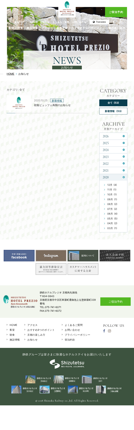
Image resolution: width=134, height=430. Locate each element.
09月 (112, 199)
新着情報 (113, 111)
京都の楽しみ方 (116, 28)
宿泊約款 (70, 339)
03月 (112, 228)
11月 (111, 189)
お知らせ (45, 22)
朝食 (20, 28)
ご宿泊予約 (116, 12)
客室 (11, 28)
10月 (112, 194)
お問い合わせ (79, 22)
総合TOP (19, 22)
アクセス (47, 28)
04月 (112, 223)
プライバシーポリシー (77, 334)
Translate (101, 21)
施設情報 (32, 28)
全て (113, 102)
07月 (112, 208)
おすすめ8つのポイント (86, 28)
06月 (112, 213)
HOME (33, 22)
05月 (112, 218)
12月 (112, 184)
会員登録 (62, 28)
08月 (112, 204)
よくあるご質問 (61, 22)
